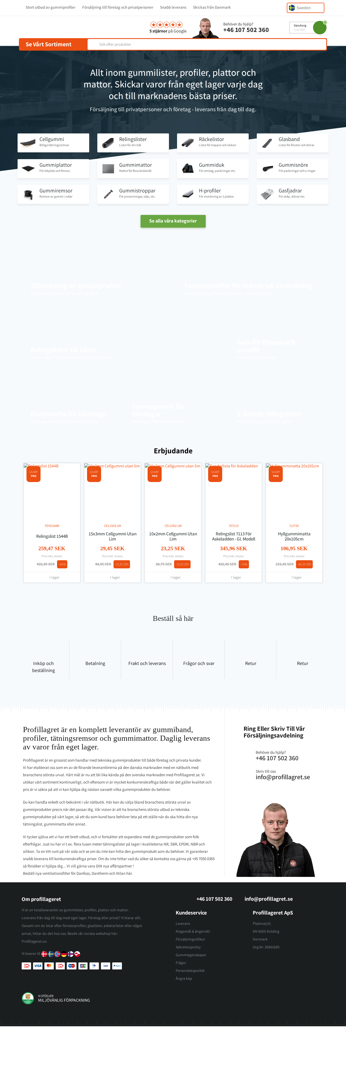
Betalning (95, 663)
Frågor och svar (198, 663)
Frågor (181, 962)
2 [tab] (165, 594)
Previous (307, 451)
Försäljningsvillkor (190, 939)
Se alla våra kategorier (173, 221)
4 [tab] (175, 594)
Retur (250, 663)
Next (316, 451)
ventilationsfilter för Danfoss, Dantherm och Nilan (83, 873)
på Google (168, 31)
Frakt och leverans (147, 663)
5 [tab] (181, 594)
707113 (233, 525)
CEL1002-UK (173, 525)
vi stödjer (46, 996)
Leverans (183, 923)
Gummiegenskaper (191, 954)
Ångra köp (184, 978)
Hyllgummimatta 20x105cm (294, 536)
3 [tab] (170, 594)
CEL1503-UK (112, 525)
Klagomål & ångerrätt (193, 931)
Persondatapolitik (190, 970)
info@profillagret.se (269, 898)
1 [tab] (159, 594)
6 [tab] (186, 594)
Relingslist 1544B (52, 536)
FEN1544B (52, 525)
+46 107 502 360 (246, 29)
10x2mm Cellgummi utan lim (173, 536)
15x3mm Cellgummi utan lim (113, 536)
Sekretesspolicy (188, 947)
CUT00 (294, 525)
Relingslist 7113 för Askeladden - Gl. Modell (233, 536)
